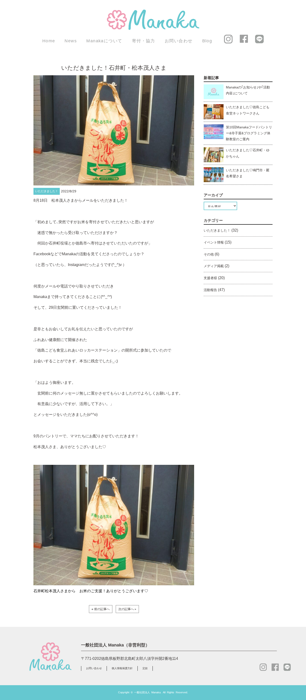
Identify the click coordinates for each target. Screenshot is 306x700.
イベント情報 (214, 242)
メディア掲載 (214, 266)
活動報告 (210, 290)
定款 (145, 668)
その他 (209, 254)
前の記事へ (102, 609)
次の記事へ (126, 609)
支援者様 (210, 278)
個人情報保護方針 (122, 668)
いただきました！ (217, 230)
